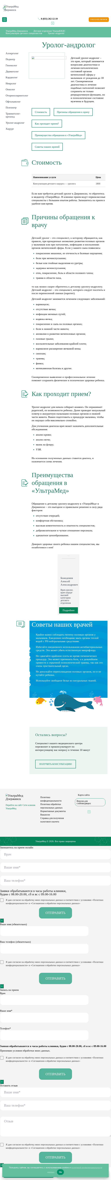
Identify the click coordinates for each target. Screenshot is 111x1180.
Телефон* (5, 1028)
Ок (60, 1172)
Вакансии (45, 814)
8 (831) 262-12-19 (49, 19)
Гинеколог (11, 65)
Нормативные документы (53, 811)
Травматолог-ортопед (13, 115)
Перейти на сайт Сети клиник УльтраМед (20, 807)
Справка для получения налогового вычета (52, 820)
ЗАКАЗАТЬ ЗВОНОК (98, 19)
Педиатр (10, 59)
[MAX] (52, 23)
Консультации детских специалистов (24, 33)
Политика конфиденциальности (51, 799)
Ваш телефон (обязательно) (15, 941)
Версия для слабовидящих (84, 802)
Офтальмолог (13, 101)
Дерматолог (12, 71)
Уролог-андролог (15, 122)
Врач (2, 993)
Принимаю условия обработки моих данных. (25, 1050)
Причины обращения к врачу (73, 112)
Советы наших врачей (47, 146)
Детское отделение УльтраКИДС (49, 31)
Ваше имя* (6, 1010)
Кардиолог (11, 77)
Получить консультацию (55, 764)
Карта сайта (84, 795)
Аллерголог (12, 53)
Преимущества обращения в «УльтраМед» (58, 135)
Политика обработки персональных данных (51, 806)
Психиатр (11, 107)
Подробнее (69, 610)
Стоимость (41, 112)
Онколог (10, 89)
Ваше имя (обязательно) (13, 924)
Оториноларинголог (17, 95)
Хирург (10, 128)
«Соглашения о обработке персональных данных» (55, 903)
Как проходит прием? (47, 123)
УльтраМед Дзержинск (17, 31)
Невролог (11, 83)
